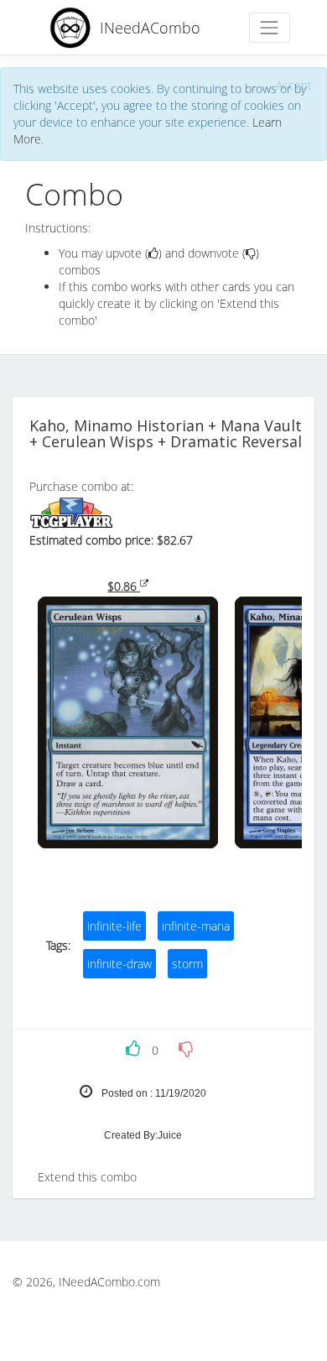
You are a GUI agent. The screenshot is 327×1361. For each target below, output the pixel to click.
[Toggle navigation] (269, 27)
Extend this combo (87, 1177)
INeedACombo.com (109, 1282)
